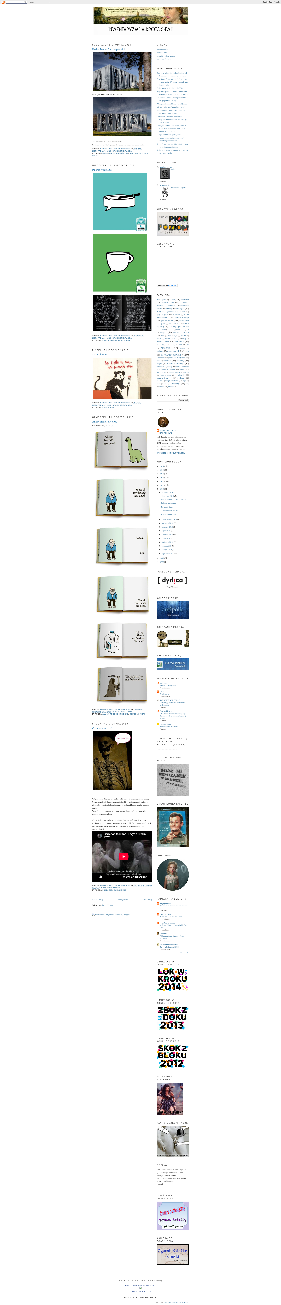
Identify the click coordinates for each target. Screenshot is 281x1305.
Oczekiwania (164, 694)
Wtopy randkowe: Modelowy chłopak (172, 103)
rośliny (169, 366)
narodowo (179, 341)
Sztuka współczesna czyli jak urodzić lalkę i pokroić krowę (171, 99)
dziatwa (171, 305)
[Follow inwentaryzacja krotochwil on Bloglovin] (167, 286)
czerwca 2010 (167, 534)
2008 (162, 562)
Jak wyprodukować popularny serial (171, 107)
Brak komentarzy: (123, 151)
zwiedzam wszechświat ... (170, 944)
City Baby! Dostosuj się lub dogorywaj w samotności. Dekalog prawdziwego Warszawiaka (172, 82)
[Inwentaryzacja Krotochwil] (140, 1288)
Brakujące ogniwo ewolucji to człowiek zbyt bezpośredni (172, 151)
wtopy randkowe (172, 380)
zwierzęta (176, 383)
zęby (187, 384)
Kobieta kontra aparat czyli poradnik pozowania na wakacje (171, 112)
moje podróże (165, 903)
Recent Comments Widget (176, 1302)
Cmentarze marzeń (102, 728)
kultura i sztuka (139, 153)
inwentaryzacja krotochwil (168, 432)
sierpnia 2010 (167, 527)
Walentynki (161, 299)
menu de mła (162, 52)
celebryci (185, 299)
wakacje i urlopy (164, 378)
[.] (113, 425)
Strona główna (122, 899)
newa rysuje (164, 185)
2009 (162, 558)
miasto (96, 155)
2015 (162, 470)
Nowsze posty (97, 899)
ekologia (180, 308)
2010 (162, 489)
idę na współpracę (164, 59)
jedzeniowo (184, 320)
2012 (162, 481)
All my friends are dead (104, 421)
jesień (163, 324)
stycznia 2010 (168, 553)
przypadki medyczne (176, 357)
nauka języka (162, 344)
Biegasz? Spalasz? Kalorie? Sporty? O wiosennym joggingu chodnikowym (172, 93)
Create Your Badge (140, 1291)
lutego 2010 (167, 549)
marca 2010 (167, 545)
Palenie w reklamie (102, 169)
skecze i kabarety (182, 366)
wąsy (184, 381)
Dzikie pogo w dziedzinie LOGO (170, 88)
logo (175, 336)
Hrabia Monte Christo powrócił (108, 49)
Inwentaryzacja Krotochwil (140, 1285)
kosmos (179, 329)
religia (159, 363)
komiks (171, 330)
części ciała (168, 302)
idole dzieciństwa (118, 153)
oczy (173, 344)
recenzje (167, 360)
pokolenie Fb (173, 350)
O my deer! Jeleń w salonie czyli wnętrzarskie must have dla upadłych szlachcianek (172, 119)
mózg (184, 338)
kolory (163, 330)
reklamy (125, 340)
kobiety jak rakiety (179, 326)
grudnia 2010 (167, 492)
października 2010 (169, 519)
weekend (180, 378)
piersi (181, 344)
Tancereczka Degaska (178, 187)
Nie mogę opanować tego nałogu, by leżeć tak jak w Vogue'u (171, 139)
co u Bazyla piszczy (168, 922)
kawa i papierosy (111, 340)
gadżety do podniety (176, 311)
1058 (172, 169)
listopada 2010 (168, 496)
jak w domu (167, 320)
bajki (105, 153)
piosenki (113, 890)
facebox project (166, 166)
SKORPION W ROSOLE (170, 700)
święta (171, 386)
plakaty (182, 348)
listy (169, 336)
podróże (160, 351)
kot (188, 330)
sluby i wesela (168, 369)
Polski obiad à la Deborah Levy (171, 916)
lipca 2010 (166, 530)
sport (182, 369)
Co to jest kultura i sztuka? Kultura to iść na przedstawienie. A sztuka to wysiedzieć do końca (171, 128)
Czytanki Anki (166, 914)
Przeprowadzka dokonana (169, 726)
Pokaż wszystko (184, 953)
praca (187, 351)
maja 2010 (166, 538)
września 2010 (168, 523)
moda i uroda (171, 338)
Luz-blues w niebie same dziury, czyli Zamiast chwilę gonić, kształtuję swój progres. (173, 715)
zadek (159, 384)
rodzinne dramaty (175, 363)
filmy (105, 890)
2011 (162, 485)
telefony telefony (175, 372)
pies (187, 344)
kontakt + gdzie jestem (166, 56)
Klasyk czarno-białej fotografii (169, 134)
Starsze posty (147, 899)
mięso (159, 338)
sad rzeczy (164, 683)
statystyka (161, 372)
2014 (162, 473)
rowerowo (160, 366)
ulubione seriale (165, 375)
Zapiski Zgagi (165, 724)
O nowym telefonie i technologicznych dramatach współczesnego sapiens (172, 74)
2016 (162, 466)
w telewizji (180, 375)
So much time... (100, 354)
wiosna (159, 380)
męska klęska (163, 341)
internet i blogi (181, 317)
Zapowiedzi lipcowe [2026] (169, 947)
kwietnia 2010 (168, 542)
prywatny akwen (171, 354)
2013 (162, 477)
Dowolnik (163, 933)
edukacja (169, 308)
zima (165, 383)
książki (133, 714)
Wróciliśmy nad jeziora (168, 685)
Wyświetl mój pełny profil (171, 453)
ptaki (158, 361)
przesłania (108, 407)
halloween (176, 315)
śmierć (141, 714)
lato (162, 335)
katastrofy (173, 323)
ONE (162, 691)
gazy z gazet (162, 314)
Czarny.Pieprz (166, 711)
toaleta (186, 372)
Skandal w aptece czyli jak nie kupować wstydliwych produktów (172, 145)
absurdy (173, 299)
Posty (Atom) (107, 905)
